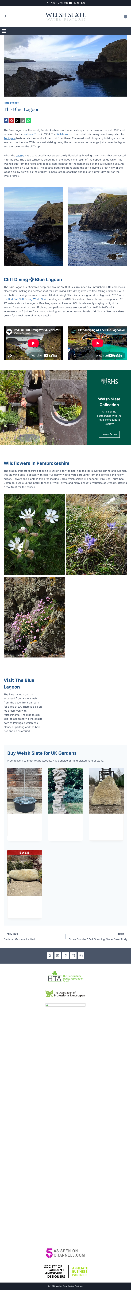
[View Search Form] (126, 31)
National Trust (31, 134)
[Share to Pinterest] (11, 120)
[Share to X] (17, 120)
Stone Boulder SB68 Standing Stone (104, 824)
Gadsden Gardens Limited (19, 937)
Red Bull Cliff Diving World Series (28, 299)
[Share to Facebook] (6, 120)
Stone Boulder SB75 (22, 905)
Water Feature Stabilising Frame (24, 822)
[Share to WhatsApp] (28, 120)
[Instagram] (73, 955)
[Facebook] (65, 955)
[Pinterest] (81, 955)
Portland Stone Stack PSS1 (63, 822)
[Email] (57, 955)
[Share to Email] (22, 120)
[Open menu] (4, 31)
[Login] (5, 17)
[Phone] (50, 955)
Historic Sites (11, 103)
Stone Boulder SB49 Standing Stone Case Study (98, 937)
